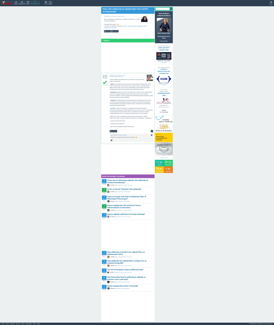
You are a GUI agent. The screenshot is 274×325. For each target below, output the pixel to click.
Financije (123, 281)
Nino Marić (128, 281)
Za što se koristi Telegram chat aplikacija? (124, 189)
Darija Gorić (122, 16)
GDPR (34, 323)
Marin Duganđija (122, 75)
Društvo (122, 288)
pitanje (110, 16)
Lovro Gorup (128, 216)
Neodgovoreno (22, 3)
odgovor (116, 75)
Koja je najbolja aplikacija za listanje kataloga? (126, 214)
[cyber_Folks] (164, 141)
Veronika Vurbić (129, 272)
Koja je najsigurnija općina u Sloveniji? (122, 286)
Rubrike (28, 3)
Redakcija (128, 201)
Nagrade (50, 3)
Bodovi (23, 323)
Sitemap (38, 323)
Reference (18, 323)
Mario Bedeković (124, 135)
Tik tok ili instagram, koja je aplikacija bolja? (125, 270)
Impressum (160, 153)
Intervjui (7, 323)
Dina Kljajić (128, 191)
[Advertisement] (128, 57)
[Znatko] (7, 3)
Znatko (2, 323)
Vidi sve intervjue (163, 41)
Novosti (16, 3)
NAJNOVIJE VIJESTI (163, 150)
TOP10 (45, 3)
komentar (117, 135)
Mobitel (122, 256)
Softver (122, 265)
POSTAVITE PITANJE (35, 3)
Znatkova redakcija (166, 153)
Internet (117, 16)
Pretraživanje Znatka (164, 157)
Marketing (12, 323)
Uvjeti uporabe (29, 323)
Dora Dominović (129, 256)
